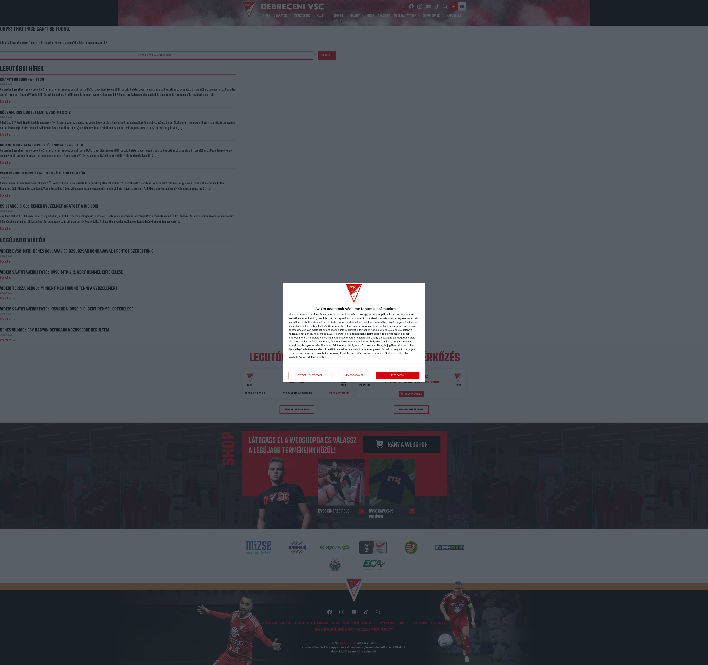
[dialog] (354, 332)
